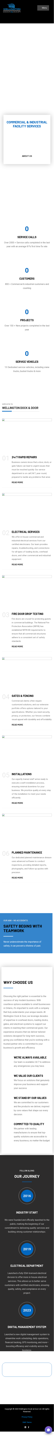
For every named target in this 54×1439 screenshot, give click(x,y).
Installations (22, 774)
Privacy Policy (27, 1417)
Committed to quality (29, 1124)
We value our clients (28, 1075)
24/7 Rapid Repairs (24, 457)
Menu (44, 8)
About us (27, 156)
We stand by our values (30, 1098)
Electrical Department (26, 1265)
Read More (17, 482)
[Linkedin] (25, 1427)
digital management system (27, 1327)
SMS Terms (27, 1422)
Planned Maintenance (27, 852)
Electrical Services (26, 531)
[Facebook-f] (28, 1427)
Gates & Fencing (23, 695)
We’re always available (30, 1057)
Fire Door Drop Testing (27, 613)
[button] (48, 1430)
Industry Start (27, 1212)
